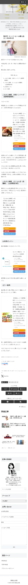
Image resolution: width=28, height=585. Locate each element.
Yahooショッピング (19, 148)
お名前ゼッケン (8, 86)
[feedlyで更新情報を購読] (7, 401)
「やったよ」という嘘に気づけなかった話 (14, 27)
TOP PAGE (5, 564)
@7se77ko (6, 376)
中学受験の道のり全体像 (11, 25)
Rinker (19, 135)
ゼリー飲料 (7, 89)
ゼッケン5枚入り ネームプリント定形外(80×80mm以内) (19, 254)
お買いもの (5, 382)
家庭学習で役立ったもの (14, 29)
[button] (18, 393)
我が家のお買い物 (14, 382)
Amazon (16, 143)
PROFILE (4, 560)
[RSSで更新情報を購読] (20, 401)
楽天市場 (16, 146)
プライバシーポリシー (8, 568)
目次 (12, 75)
